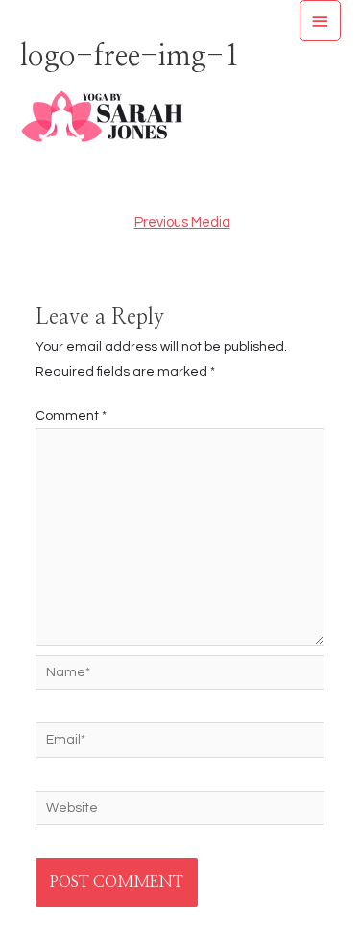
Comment (71, 416)
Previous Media (182, 222)
